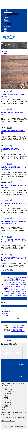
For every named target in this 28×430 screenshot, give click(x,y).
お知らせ (7, 311)
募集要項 (9, 24)
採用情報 (9, 22)
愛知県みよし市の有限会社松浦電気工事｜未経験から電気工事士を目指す (15, 294)
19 (12, 270)
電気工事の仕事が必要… (17, 325)
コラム (5, 31)
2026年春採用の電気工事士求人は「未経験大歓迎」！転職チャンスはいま (15, 290)
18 (10, 270)
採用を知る (7, 21)
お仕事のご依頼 (6, 40)
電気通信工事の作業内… (17, 329)
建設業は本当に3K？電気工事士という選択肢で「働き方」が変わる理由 (15, 281)
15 (5, 270)
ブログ (5, 30)
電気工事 (9, 91)
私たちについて (8, 12)
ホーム (5, 10)
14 (3, 270)
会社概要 (9, 15)
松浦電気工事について (13, 14)
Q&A (5, 310)
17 (8, 270)
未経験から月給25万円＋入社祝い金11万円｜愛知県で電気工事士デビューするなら (15, 286)
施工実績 (6, 28)
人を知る (6, 19)
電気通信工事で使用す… (17, 327)
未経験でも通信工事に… (17, 331)
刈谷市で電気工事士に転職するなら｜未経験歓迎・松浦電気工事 (15, 278)
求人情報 (7, 315)
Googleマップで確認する (8, 420)
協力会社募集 (7, 26)
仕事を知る (7, 17)
